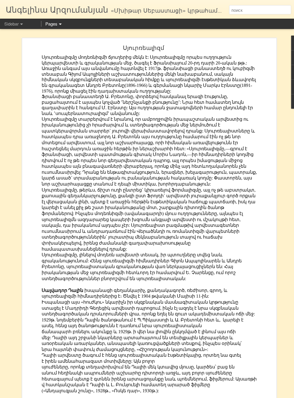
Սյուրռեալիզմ (143, 47)
